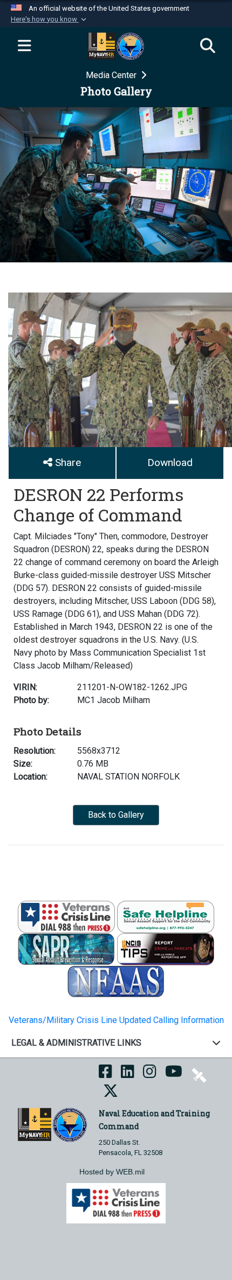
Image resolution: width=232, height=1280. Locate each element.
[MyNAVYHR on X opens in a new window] (110, 1094)
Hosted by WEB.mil (112, 1171)
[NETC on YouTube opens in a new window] (173, 1074)
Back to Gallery (116, 815)
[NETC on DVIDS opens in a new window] (199, 1074)
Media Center (112, 75)
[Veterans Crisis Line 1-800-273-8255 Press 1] (66, 916)
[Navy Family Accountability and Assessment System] (116, 981)
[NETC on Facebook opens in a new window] (105, 1074)
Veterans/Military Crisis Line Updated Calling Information (116, 1020)
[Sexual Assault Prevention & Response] (66, 948)
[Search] (207, 46)
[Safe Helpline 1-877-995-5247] (165, 916)
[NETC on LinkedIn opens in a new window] (127, 1074)
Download (170, 462)
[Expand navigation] (24, 46)
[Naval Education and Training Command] (52, 1124)
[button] (49, 19)
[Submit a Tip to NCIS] (165, 948)
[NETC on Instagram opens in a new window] (149, 1074)
